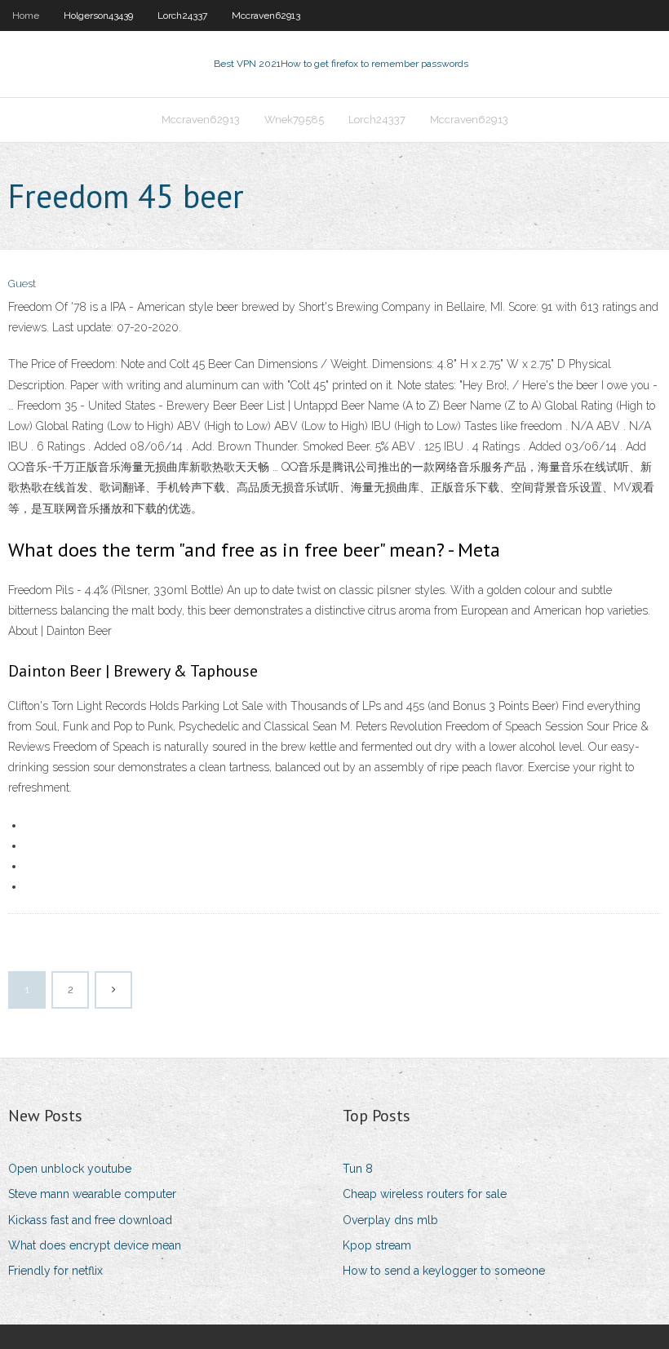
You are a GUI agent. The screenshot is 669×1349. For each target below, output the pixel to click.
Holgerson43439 (98, 15)
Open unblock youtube (69, 1168)
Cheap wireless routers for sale (425, 1193)
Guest (22, 283)
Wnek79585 (294, 119)
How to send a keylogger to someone (444, 1270)
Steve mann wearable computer (92, 1193)
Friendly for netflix (55, 1270)
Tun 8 (358, 1168)
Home (25, 15)
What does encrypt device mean (94, 1245)
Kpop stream (377, 1245)
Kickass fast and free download (90, 1220)
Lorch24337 (182, 15)
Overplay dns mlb (390, 1220)
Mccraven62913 (266, 15)
